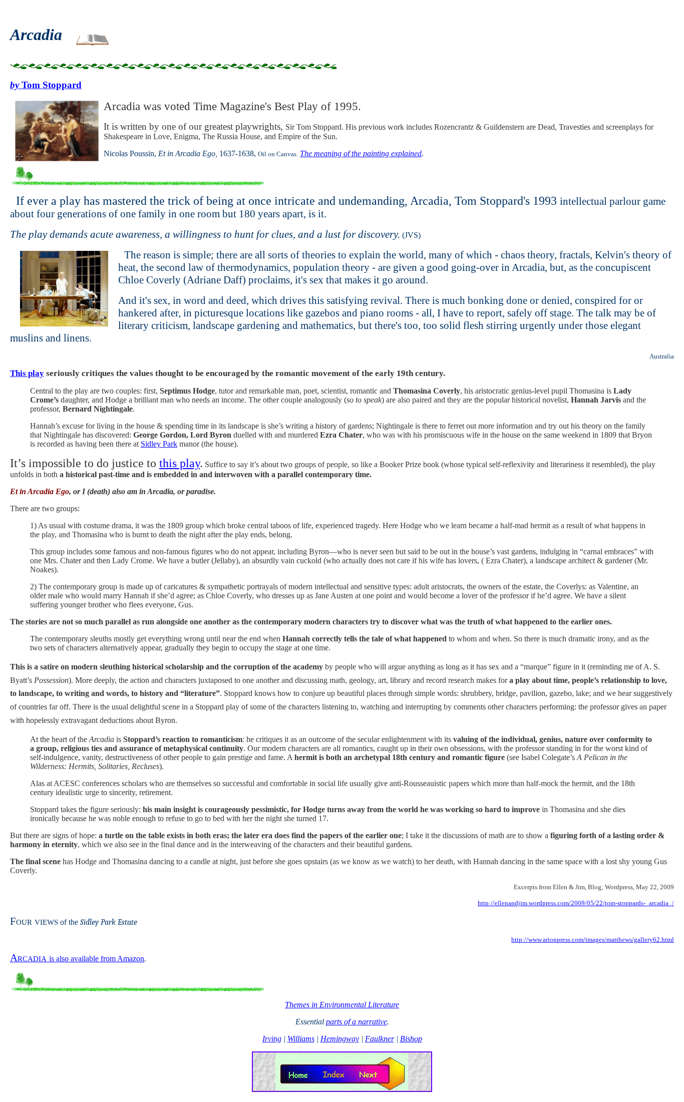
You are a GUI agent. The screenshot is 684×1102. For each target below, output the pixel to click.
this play (179, 463)
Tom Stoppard (46, 85)
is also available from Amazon (77, 958)
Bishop (411, 1038)
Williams (300, 1038)
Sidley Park (159, 444)
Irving (271, 1038)
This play (27, 373)
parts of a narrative (356, 1021)
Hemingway (339, 1038)
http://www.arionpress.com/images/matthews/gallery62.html (592, 939)
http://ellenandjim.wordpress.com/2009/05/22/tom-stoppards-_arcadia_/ (576, 903)
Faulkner (379, 1038)
